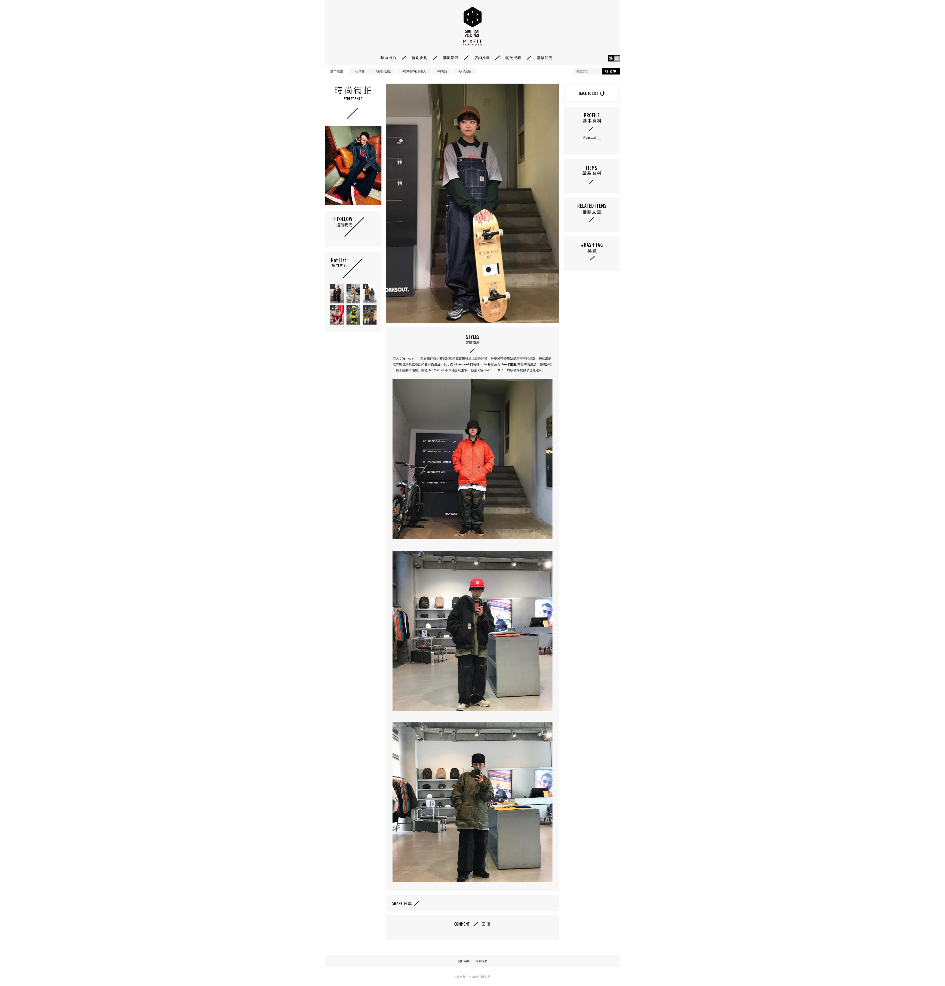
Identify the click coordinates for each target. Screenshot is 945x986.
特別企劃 (419, 58)
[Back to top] (929, 968)
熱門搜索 (336, 71)
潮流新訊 (451, 58)
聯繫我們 (544, 58)
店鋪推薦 (482, 58)
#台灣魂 (359, 71)
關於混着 (513, 58)
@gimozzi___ (409, 358)
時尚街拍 (388, 58)
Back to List (592, 93)
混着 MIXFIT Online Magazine (472, 26)
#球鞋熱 (442, 71)
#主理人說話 (383, 71)
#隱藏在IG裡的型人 (414, 71)
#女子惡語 (464, 71)
